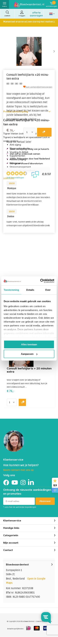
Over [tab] (48, 289)
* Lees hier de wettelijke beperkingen (19, 507)
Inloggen (22, 16)
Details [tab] (30, 289)
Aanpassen (27, 354)
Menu (4, 6)
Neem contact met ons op (18, 470)
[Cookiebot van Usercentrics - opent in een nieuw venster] (41, 281)
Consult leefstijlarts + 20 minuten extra (29, 369)
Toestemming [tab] (11, 289)
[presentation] (51, 51)
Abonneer (45, 501)
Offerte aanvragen (36, 14)
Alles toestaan (29, 344)
